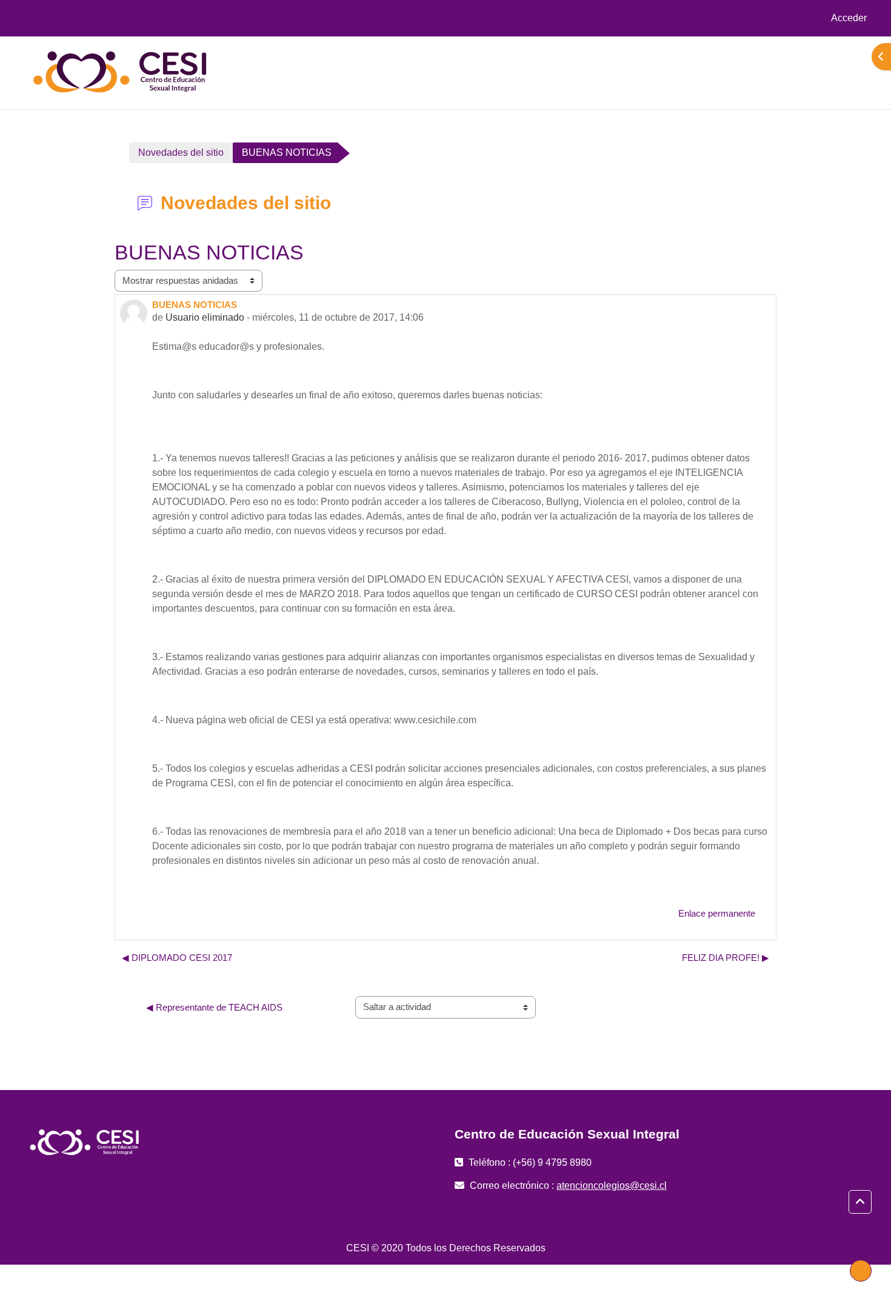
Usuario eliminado (204, 317)
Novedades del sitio (181, 152)
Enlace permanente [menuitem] (716, 913)
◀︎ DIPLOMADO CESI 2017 (177, 957)
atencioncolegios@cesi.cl (611, 1185)
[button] (860, 1202)
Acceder (849, 18)
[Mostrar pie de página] (861, 1271)
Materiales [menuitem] (834, 72)
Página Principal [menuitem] (767, 72)
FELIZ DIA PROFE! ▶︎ (725, 957)
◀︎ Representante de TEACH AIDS (214, 1007)
